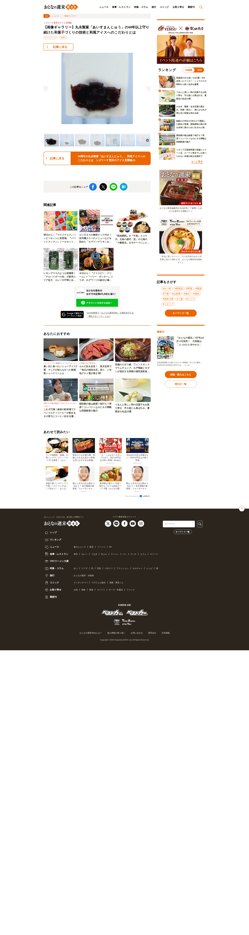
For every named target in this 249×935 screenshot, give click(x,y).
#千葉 (166, 293)
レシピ (149, 568)
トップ (53, 532)
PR (110, 547)
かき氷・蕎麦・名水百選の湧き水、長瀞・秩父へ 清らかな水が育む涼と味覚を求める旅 (191, 109)
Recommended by (132, 496)
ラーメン (115, 554)
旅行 (154, 7)
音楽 (99, 568)
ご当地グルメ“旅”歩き (87, 363)
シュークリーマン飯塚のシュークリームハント (60, 363)
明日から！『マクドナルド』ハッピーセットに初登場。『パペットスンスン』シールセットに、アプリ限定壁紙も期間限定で (60, 238)
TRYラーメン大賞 (59, 561)
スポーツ (109, 568)
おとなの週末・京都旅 (84, 575)
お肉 (76, 590)
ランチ (133, 554)
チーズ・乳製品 (116, 590)
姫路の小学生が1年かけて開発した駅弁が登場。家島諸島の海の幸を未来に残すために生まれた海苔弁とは (191, 124)
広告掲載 (166, 633)
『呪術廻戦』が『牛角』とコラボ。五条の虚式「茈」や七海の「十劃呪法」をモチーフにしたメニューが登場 (132, 239)
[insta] (141, 523)
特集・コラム (141, 7)
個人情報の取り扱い (116, 633)
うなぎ (94, 554)
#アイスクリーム (50, 37)
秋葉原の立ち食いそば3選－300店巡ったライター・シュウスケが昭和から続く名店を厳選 (191, 81)
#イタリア (168, 304)
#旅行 (187, 293)
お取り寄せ (178, 7)
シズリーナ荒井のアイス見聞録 (58, 23)
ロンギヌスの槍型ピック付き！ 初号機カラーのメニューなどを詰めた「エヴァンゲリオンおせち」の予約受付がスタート (96, 238)
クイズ (84, 568)
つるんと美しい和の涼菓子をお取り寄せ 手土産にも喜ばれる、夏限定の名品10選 (132, 408)
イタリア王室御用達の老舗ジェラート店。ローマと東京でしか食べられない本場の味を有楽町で (191, 153)
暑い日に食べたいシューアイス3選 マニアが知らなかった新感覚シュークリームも (60, 369)
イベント (101, 547)
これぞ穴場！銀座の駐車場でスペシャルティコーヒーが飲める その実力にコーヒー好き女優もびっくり (61, 413)
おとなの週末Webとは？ (91, 633)
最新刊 (191, 7)
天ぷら (104, 554)
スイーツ (154, 554)
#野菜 (189, 288)
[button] (46, 88)
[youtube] (133, 523)
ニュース (104, 7)
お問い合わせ (137, 633)
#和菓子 (63, 37)
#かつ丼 (167, 288)
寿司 (76, 554)
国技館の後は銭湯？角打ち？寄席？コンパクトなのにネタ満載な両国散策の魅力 (95, 407)
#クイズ (190, 298)
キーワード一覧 (183, 532)
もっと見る (197, 161)
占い (76, 568)
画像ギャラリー (70, 16)
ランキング (55, 539)
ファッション (123, 568)
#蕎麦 (199, 288)
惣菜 (91, 590)
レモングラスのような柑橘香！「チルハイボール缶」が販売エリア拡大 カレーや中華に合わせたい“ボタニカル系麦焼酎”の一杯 (60, 277)
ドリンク (131, 590)
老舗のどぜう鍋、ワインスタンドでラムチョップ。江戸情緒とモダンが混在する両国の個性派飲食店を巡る (132, 368)
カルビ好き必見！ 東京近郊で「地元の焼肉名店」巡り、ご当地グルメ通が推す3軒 (95, 369)
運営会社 (152, 633)
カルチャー (137, 568)
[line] (117, 523)
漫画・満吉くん (116, 583)
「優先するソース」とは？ (99, 316)
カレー (84, 554)
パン (125, 554)
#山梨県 (176, 293)
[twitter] (108, 523)
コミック (164, 7)
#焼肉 (196, 293)
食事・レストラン (121, 7)
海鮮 (83, 590)
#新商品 (179, 288)
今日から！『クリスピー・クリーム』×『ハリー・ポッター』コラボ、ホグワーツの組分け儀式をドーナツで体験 (96, 277)
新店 (91, 547)
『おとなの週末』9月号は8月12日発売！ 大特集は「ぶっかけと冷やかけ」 (190, 341)
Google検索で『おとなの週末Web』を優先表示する (110, 312)
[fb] (125, 523)
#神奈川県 (168, 298)
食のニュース (80, 547)
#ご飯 (180, 298)
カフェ (143, 554)
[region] (97, 100)
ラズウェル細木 (99, 583)
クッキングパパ (81, 583)
